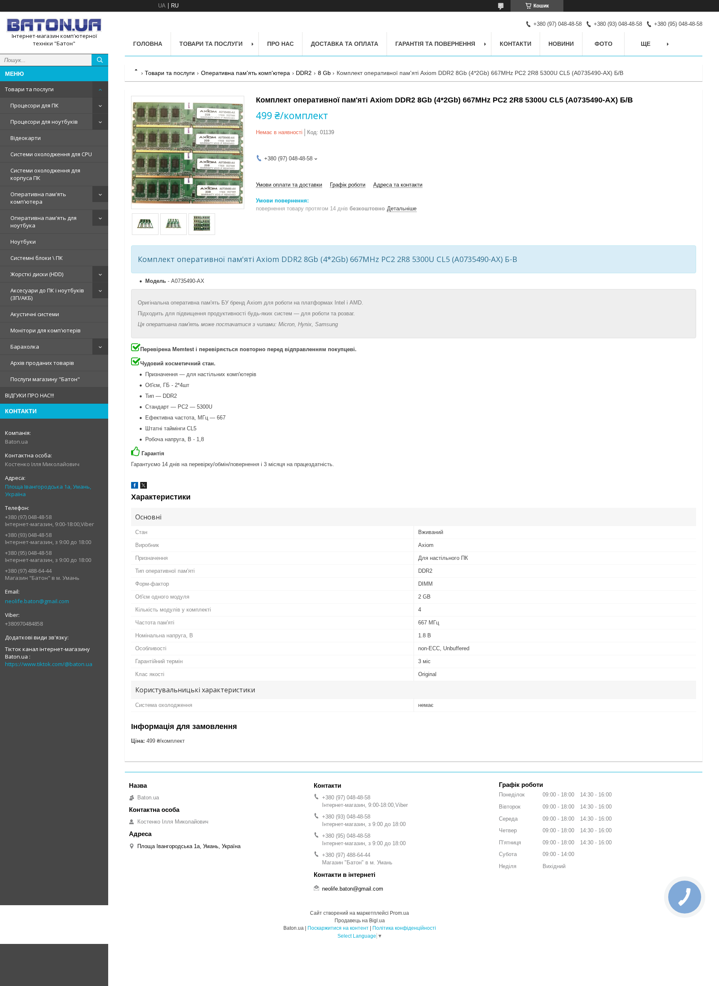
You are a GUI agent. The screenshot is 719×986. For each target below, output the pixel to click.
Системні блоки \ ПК (36, 258)
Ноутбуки (23, 241)
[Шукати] (100, 60)
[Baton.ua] (54, 25)
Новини (561, 43)
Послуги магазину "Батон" (45, 379)
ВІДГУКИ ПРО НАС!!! (29, 395)
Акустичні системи (34, 314)
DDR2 (304, 73)
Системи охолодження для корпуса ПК (45, 174)
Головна (147, 43)
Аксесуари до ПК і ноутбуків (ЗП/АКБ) (47, 294)
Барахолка (24, 346)
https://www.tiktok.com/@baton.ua (48, 664)
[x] (143, 487)
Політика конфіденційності (404, 928)
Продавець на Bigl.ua (360, 921)
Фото (603, 43)
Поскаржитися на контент (338, 928)
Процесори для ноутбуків (44, 121)
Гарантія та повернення (435, 43)
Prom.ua (399, 913)
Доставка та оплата (344, 43)
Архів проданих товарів (42, 363)
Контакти (515, 43)
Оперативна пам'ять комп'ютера (38, 197)
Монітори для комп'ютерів (45, 330)
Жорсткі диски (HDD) (36, 274)
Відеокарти (25, 138)
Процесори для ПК (34, 105)
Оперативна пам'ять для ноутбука (43, 221)
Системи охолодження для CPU (51, 154)
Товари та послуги (29, 89)
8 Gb (324, 73)
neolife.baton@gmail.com (37, 601)
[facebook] (134, 487)
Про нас (280, 43)
